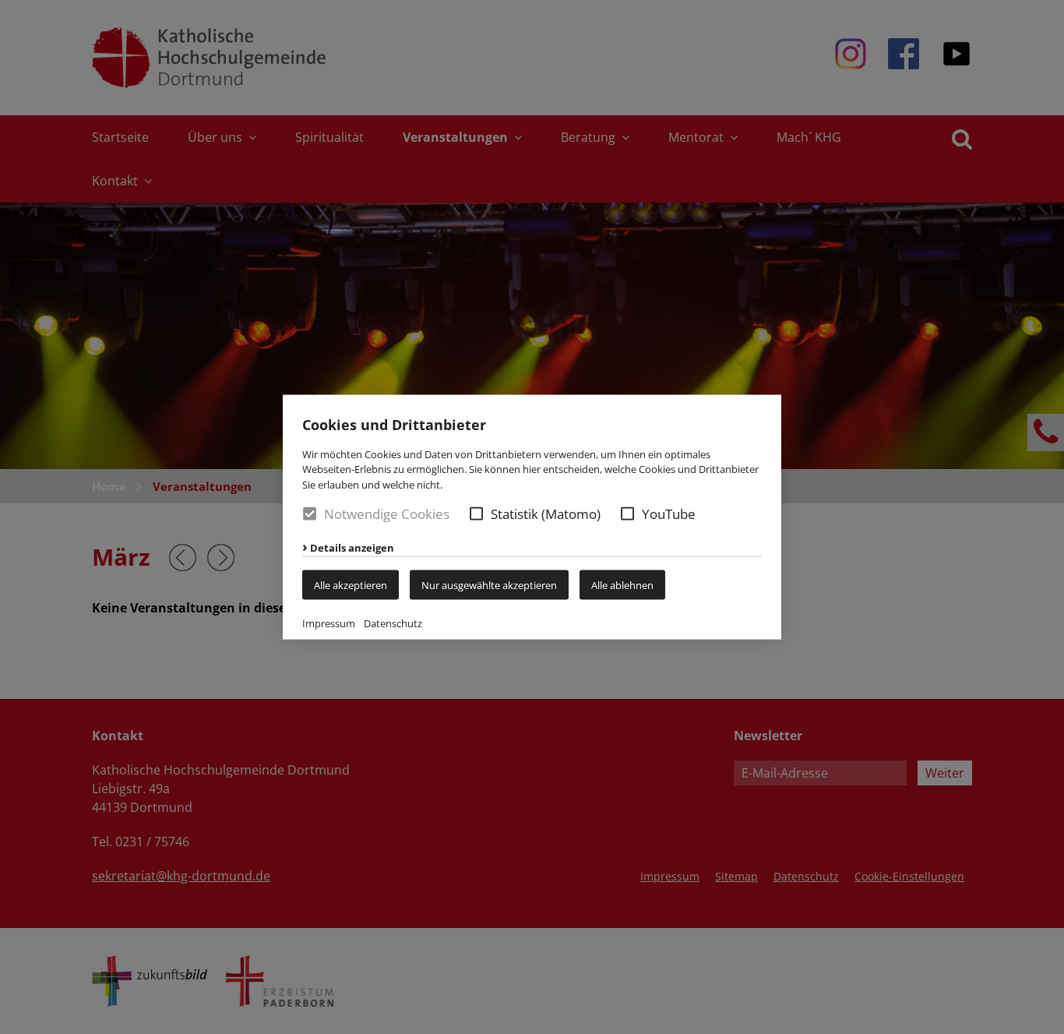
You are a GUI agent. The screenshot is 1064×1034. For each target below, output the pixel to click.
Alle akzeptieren (350, 585)
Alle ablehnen (622, 585)
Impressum (328, 623)
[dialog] (532, 517)
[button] (476, 513)
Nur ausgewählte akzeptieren (489, 585)
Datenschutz (393, 623)
